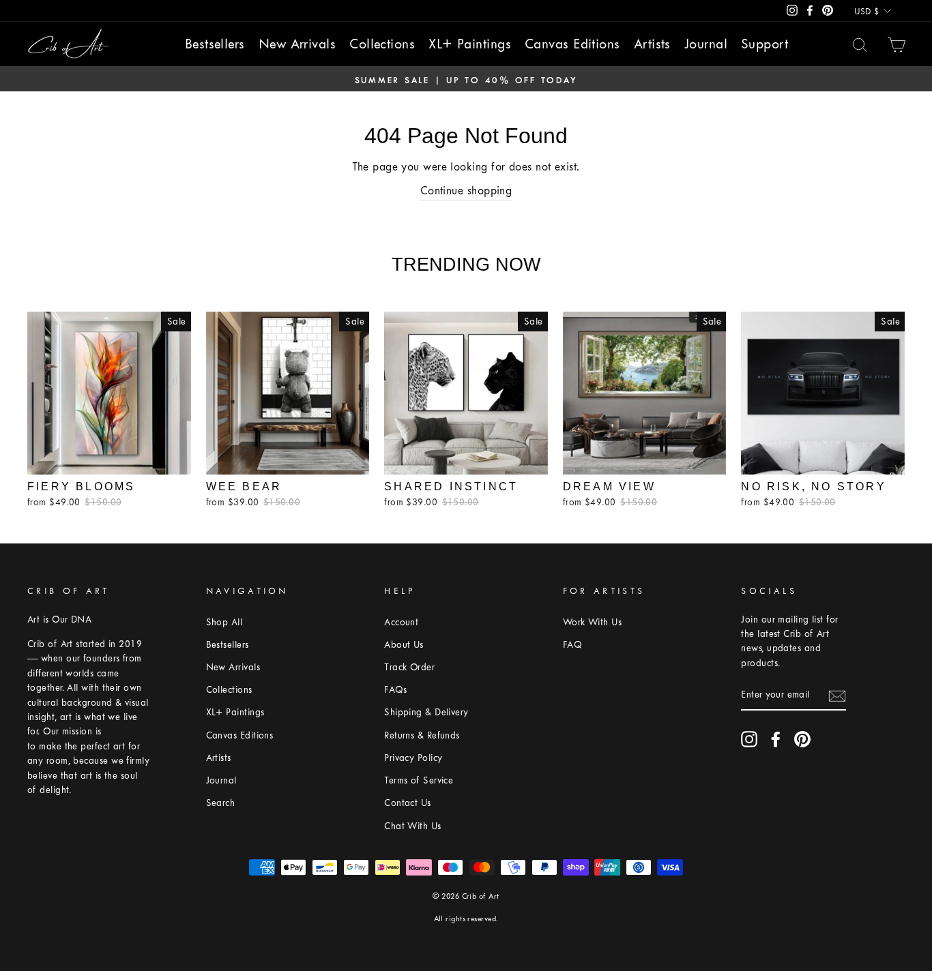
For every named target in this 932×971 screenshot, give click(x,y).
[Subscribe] (837, 695)
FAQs (395, 690)
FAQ (572, 645)
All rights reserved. (466, 918)
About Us (404, 645)
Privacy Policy (413, 758)
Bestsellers (215, 44)
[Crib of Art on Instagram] (749, 739)
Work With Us (592, 622)
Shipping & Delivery (426, 712)
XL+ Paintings (469, 44)
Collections (382, 44)
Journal (705, 44)
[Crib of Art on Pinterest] (802, 739)
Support (764, 44)
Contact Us (407, 803)
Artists (652, 44)
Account (401, 622)
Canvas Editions (572, 44)
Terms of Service (418, 780)
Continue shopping (466, 190)
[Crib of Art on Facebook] (776, 739)
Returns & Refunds (422, 735)
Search (220, 803)
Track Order (409, 667)
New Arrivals (297, 44)
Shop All (224, 622)
